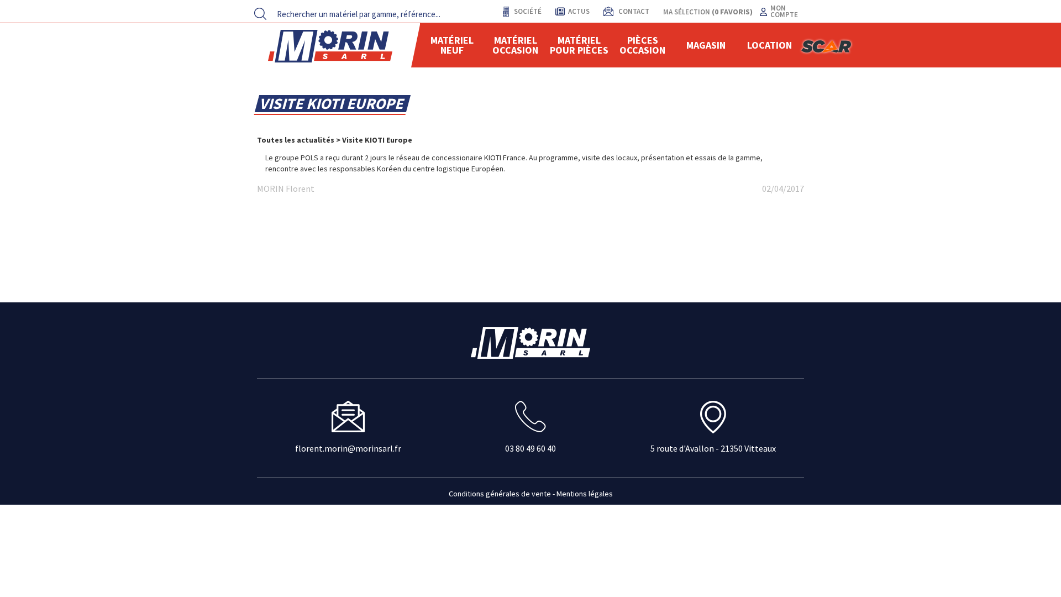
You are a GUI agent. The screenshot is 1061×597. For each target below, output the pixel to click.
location (769, 45)
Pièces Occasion (642, 45)
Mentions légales (584, 494)
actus (579, 11)
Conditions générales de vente (500, 494)
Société (527, 11)
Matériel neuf (452, 45)
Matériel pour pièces (579, 45)
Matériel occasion (515, 45)
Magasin (706, 45)
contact (633, 11)
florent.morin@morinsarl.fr (348, 448)
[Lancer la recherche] (260, 14)
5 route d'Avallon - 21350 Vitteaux (713, 448)
